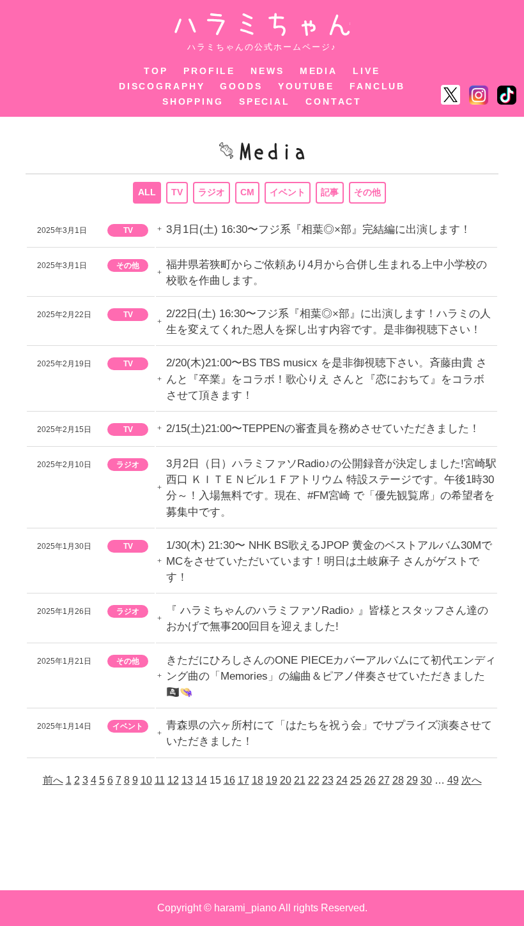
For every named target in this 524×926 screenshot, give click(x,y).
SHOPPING (193, 101)
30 (426, 780)
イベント (287, 192)
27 (384, 780)
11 (160, 780)
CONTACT (333, 101)
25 (356, 780)
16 (229, 780)
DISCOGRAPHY (162, 86)
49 (453, 780)
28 (398, 780)
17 (243, 780)
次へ (471, 780)
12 (173, 780)
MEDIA (318, 71)
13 (187, 780)
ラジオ (211, 192)
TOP (156, 71)
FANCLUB (377, 86)
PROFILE (209, 71)
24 (342, 780)
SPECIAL (264, 101)
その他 (367, 192)
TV (177, 192)
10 (146, 780)
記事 (330, 192)
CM (247, 192)
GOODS (241, 86)
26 (370, 780)
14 (201, 780)
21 (299, 780)
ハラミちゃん (262, 24)
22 (314, 780)
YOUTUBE (306, 86)
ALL (147, 192)
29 (412, 780)
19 (271, 780)
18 (257, 780)
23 (328, 780)
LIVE (366, 71)
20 (285, 780)
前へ (53, 780)
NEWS (267, 71)
